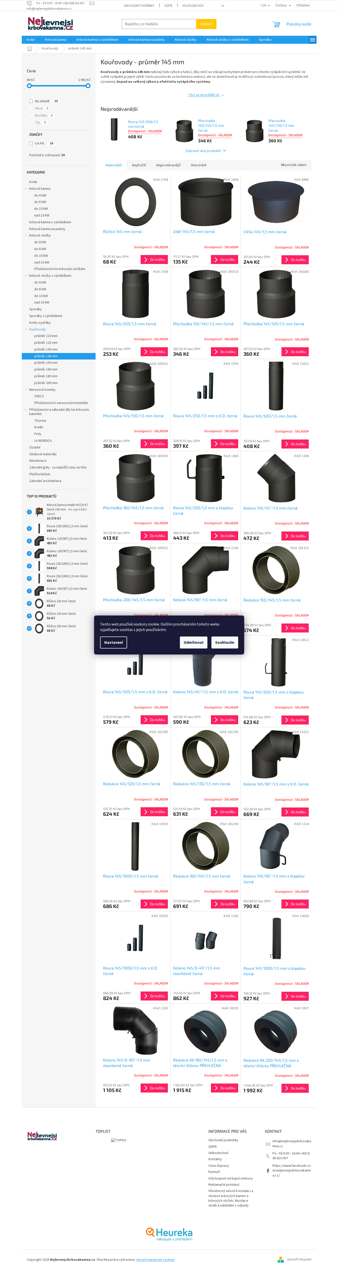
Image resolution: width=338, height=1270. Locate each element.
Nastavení (113, 642)
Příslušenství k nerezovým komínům (61, 403)
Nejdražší (139, 165)
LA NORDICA (43, 440)
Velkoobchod (193, 6)
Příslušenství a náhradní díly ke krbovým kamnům (59, 411)
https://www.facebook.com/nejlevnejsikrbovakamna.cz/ (291, 1170)
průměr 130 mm (46, 349)
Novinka (44, 115)
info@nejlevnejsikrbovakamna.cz (291, 1143)
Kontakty (215, 1159)
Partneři (214, 1172)
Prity (37, 434)
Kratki (38, 427)
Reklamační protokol (223, 1184)
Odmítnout (194, 642)
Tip (40, 122)
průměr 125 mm (46, 342)
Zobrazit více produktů (203, 150)
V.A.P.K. (44, 143)
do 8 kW (40, 202)
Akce (41, 108)
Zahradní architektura (45, 481)
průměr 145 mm (46, 356)
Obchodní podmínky (139, 6)
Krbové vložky (40, 235)
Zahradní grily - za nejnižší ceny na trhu (58, 467)
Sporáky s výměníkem (45, 316)
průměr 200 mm (46, 383)
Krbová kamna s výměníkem (50, 222)
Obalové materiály (43, 454)
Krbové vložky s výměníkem (50, 275)
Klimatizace (38, 460)
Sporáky (35, 309)
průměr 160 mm (46, 369)
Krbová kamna (40, 188)
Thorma (40, 420)
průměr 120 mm (46, 336)
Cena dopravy (218, 1165)
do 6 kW (40, 195)
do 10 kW (41, 208)
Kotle (33, 182)
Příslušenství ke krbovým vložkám (59, 269)
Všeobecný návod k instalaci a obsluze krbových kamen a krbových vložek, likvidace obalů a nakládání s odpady (230, 1198)
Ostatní (34, 447)
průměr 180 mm (46, 376)
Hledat (206, 24)
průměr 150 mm (46, 362)
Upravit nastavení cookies (155, 1259)
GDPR (168, 6)
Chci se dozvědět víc (204, 95)
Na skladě (46, 101)
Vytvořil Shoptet (299, 1259)
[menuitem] (31, 40)
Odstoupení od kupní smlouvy (230, 1178)
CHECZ (39, 396)
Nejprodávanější (168, 165)
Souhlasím (224, 642)
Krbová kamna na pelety (47, 229)
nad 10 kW (41, 215)
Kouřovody (37, 329)
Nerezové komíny (42, 389)
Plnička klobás (40, 474)
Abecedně (198, 165)
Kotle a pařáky (40, 322)
